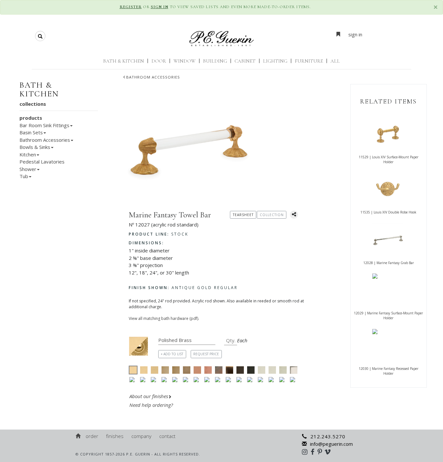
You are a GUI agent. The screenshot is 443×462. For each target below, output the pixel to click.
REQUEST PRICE (206, 354)
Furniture (309, 61)
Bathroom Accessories (153, 77)
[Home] (78, 436)
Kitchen (27, 154)
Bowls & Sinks (34, 147)
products (30, 118)
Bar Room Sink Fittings (44, 125)
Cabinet (245, 61)
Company (141, 436)
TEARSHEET (243, 215)
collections (32, 104)
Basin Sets (31, 132)
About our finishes (148, 396)
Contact (167, 436)
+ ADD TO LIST (172, 354)
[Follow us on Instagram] (306, 451)
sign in (355, 34)
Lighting (275, 61)
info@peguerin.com (331, 444)
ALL (335, 61)
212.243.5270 (327, 436)
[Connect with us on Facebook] (314, 451)
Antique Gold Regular (183, 287)
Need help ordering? (151, 405)
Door (158, 61)
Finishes (115, 436)
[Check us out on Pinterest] (321, 451)
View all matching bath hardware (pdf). (164, 318)
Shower (27, 169)
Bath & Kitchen (123, 61)
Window (185, 61)
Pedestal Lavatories (42, 161)
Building (215, 61)
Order (92, 436)
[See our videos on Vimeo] (329, 451)
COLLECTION (272, 215)
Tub (23, 176)
